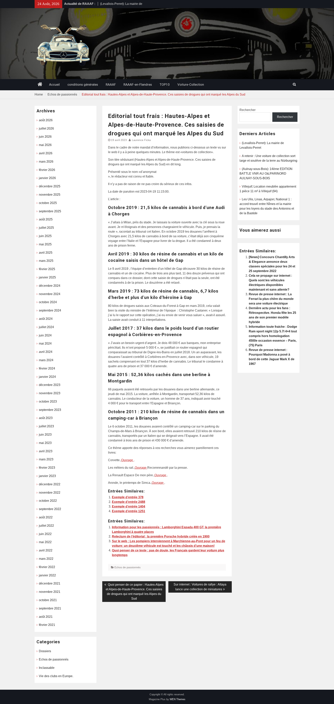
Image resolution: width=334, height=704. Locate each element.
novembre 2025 (49, 194)
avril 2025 (45, 252)
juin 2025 (45, 236)
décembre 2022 (49, 484)
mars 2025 (46, 260)
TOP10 (165, 84)
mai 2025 (45, 244)
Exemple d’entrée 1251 (128, 511)
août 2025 (46, 219)
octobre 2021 (48, 600)
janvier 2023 (47, 476)
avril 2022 (45, 550)
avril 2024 (45, 351)
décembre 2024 (49, 285)
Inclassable (47, 667)
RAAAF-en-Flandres (138, 84)
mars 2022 (46, 558)
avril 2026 (45, 153)
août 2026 (46, 120)
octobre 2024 (48, 302)
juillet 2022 (46, 525)
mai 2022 (45, 542)
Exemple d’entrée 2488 (128, 501)
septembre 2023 (50, 409)
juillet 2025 (46, 227)
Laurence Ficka (141, 140)
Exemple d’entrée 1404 (128, 506)
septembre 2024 (50, 310)
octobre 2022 (48, 500)
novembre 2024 (49, 294)
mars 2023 (46, 459)
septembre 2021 (50, 608)
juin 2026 (45, 136)
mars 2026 (46, 161)
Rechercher (247, 110)
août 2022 (46, 517)
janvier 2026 (47, 178)
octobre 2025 (48, 203)
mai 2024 (45, 343)
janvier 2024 (47, 376)
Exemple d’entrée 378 (127, 497)
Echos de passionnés (127, 567)
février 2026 (47, 170)
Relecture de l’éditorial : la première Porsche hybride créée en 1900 (161, 536)
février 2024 (47, 368)
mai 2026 (45, 145)
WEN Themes (177, 699)
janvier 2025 (47, 277)
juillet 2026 (46, 128)
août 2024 (46, 318)
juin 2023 (45, 434)
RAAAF (111, 84)
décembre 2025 (49, 186)
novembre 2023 (49, 393)
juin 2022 (45, 534)
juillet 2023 (46, 426)
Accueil (54, 84)
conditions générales (82, 84)
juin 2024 (45, 335)
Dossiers (45, 651)
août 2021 (46, 616)
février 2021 (47, 624)
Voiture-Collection (190, 84)
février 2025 (47, 269)
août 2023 (46, 418)
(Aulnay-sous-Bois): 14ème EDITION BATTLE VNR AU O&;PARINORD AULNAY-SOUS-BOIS (265, 173)
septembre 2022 (50, 509)
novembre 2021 (49, 591)
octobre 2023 (48, 401)
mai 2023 (45, 443)
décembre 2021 (49, 583)
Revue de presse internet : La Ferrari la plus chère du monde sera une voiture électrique (271, 299)
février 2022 (47, 567)
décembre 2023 (49, 385)
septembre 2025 (50, 211)
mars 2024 (46, 360)
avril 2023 (45, 451)
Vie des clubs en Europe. (56, 676)
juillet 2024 (46, 327)
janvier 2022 (47, 575)
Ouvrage (127, 460)
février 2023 (47, 467)
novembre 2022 (49, 492)
